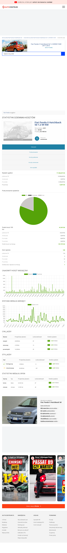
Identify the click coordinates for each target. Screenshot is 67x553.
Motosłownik (52, 530)
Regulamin (5, 527)
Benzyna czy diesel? (23, 530)
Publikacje (52, 522)
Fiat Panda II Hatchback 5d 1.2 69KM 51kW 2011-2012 (46, 44)
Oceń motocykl (37, 525)
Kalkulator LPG (22, 532)
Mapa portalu (5, 532)
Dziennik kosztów (22, 522)
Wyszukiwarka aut (23, 519)
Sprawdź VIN (37, 519)
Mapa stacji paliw (22, 538)
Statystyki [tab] (33, 147)
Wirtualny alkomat (22, 527)
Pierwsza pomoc (53, 525)
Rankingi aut (21, 525)
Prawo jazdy (52, 535)
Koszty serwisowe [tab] (33, 162)
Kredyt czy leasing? (23, 535)
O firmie (4, 519)
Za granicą (52, 532)
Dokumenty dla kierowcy (55, 527)
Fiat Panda (6, 112)
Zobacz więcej (32, 506)
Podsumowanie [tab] (33, 152)
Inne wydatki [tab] (33, 167)
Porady (51, 519)
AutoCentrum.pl (10, 7)
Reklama (4, 525)
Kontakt (4, 530)
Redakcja (4, 522)
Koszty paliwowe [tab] (33, 157)
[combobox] (33, 54)
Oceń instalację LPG (39, 522)
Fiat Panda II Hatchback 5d (50, 402)
